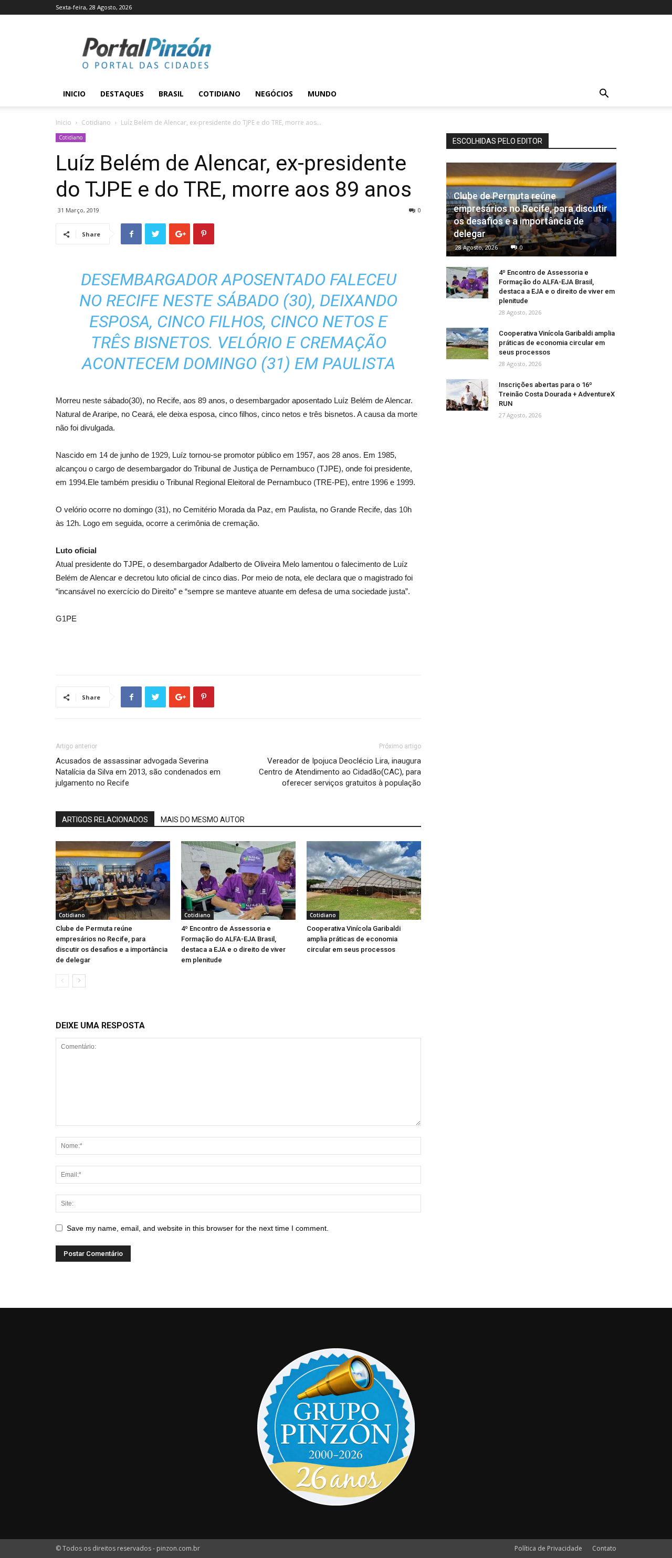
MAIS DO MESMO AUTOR (203, 819)
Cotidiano (219, 94)
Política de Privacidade (548, 1548)
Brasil (171, 94)
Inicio (74, 94)
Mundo (322, 94)
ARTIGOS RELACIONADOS (105, 819)
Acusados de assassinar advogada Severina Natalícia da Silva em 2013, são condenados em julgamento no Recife (138, 772)
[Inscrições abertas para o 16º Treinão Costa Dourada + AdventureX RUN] (467, 395)
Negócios (274, 94)
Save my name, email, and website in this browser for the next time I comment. (198, 1228)
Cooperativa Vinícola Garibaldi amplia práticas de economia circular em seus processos (354, 939)
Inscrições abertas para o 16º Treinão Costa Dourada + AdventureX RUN (557, 394)
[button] (603, 95)
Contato (604, 1548)
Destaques (122, 94)
